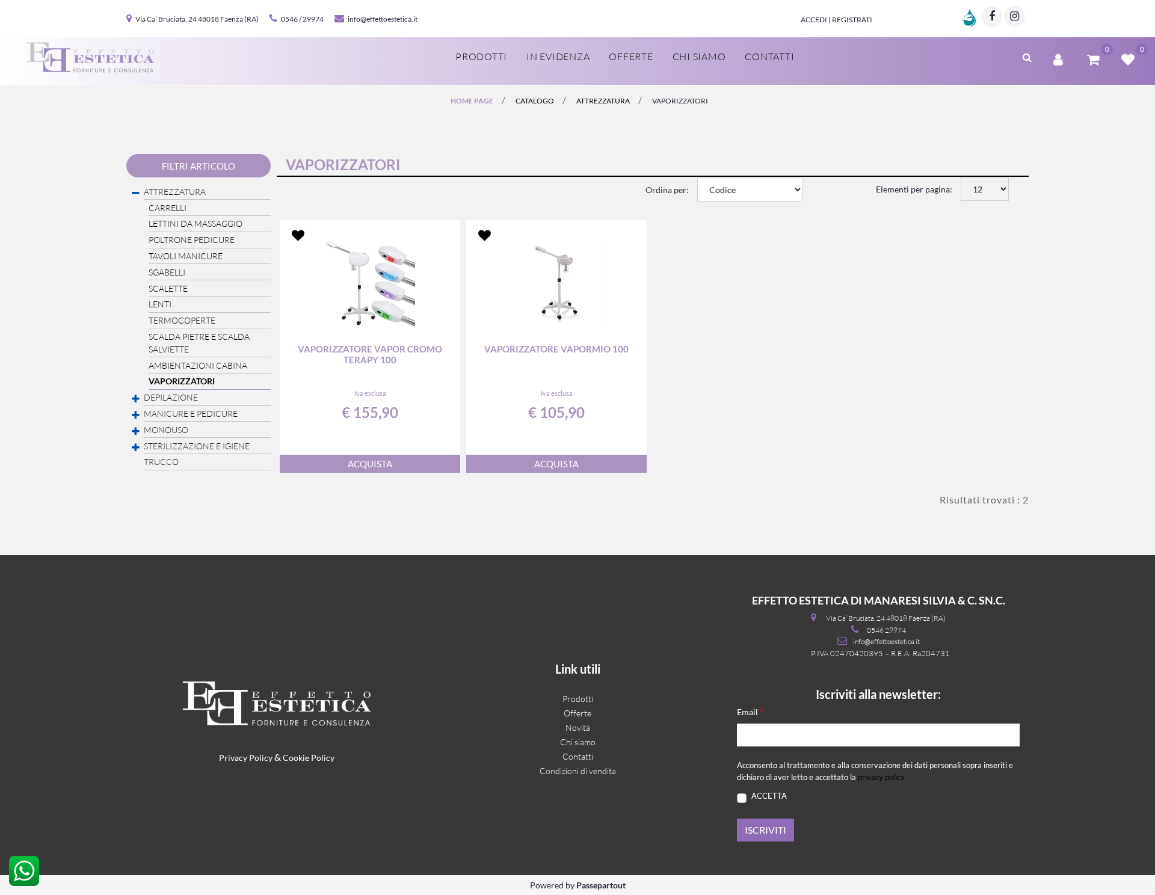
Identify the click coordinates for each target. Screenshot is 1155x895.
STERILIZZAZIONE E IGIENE (197, 446)
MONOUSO (166, 430)
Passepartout (601, 885)
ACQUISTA (370, 463)
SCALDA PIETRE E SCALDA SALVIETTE (199, 342)
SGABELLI (167, 272)
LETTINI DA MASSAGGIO (195, 223)
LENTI (160, 304)
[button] (765, 830)
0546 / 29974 (302, 18)
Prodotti (481, 57)
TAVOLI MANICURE (186, 256)
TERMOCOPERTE (182, 320)
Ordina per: (667, 190)
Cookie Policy (308, 757)
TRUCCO (161, 462)
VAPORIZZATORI (680, 100)
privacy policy (881, 777)
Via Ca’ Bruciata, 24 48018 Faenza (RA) (197, 18)
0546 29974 (886, 630)
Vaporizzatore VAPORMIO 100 (556, 348)
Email (750, 711)
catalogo (535, 100)
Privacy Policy (246, 757)
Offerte (631, 57)
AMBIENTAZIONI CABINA (198, 365)
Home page (472, 100)
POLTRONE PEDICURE (192, 240)
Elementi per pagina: (914, 189)
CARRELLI (167, 208)
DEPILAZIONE (171, 397)
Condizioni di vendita (578, 771)
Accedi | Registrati (836, 19)
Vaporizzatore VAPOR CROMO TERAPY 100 (370, 354)
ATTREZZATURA (603, 100)
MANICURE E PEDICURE (191, 413)
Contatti (769, 57)
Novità (577, 727)
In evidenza (558, 57)
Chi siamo (699, 57)
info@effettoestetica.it (382, 18)
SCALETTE (168, 288)
